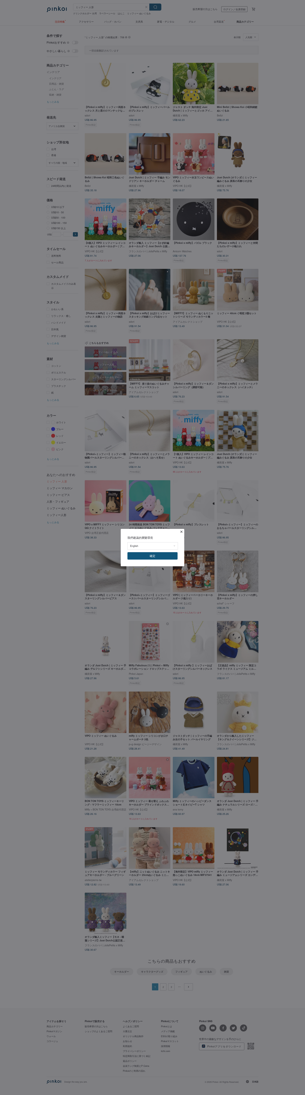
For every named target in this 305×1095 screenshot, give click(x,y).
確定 (152, 556)
